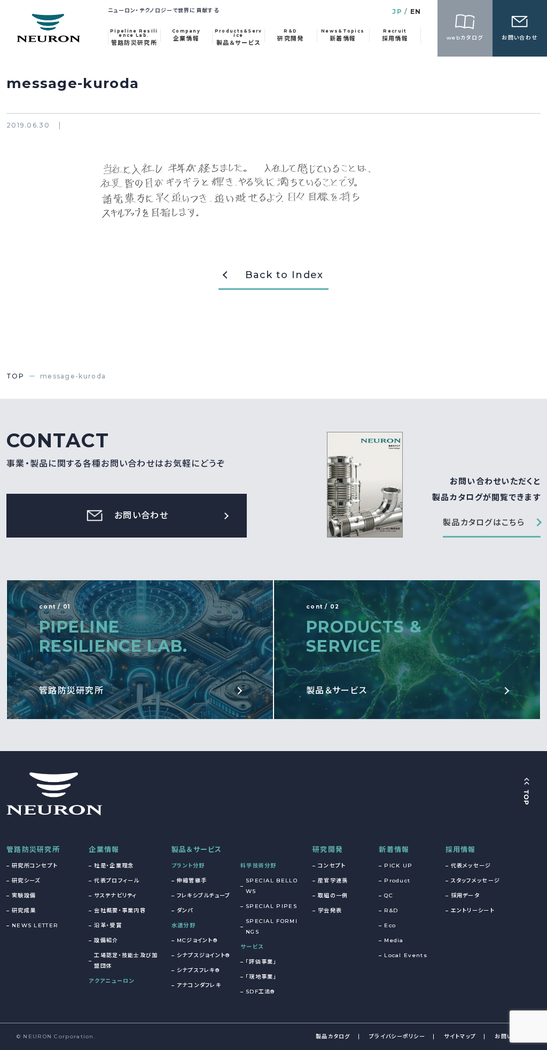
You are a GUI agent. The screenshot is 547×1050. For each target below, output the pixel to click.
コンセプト (332, 865)
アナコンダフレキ (199, 985)
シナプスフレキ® (198, 970)
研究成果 (24, 910)
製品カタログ (333, 1036)
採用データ (465, 895)
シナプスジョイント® (203, 955)
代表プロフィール (116, 880)
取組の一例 (333, 895)
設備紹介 (106, 940)
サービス (251, 946)
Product (397, 880)
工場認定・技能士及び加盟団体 (126, 960)
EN (415, 11)
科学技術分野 (258, 865)
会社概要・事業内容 (120, 910)
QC (388, 895)
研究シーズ (26, 880)
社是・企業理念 (114, 865)
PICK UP (398, 865)
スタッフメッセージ (476, 880)
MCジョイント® (197, 940)
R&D (391, 910)
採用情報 (461, 849)
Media (394, 940)
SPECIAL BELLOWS (272, 886)
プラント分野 (188, 865)
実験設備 (24, 895)
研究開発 (327, 849)
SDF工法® (260, 991)
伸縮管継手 (192, 880)
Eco (390, 925)
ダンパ (185, 910)
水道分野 (183, 925)
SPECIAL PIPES (271, 906)
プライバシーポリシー (397, 1036)
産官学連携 (333, 880)
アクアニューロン (111, 980)
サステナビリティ (115, 895)
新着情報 (394, 849)
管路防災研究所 (33, 849)
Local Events (405, 955)
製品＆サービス (196, 849)
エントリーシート (473, 910)
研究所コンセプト (35, 865)
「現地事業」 (261, 976)
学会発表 (330, 910)
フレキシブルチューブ (204, 895)
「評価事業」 (261, 961)
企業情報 (104, 849)
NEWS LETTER (35, 925)
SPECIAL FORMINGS (272, 926)
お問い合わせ (512, 1036)
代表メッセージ (471, 865)
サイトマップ (460, 1036)
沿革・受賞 (108, 925)
